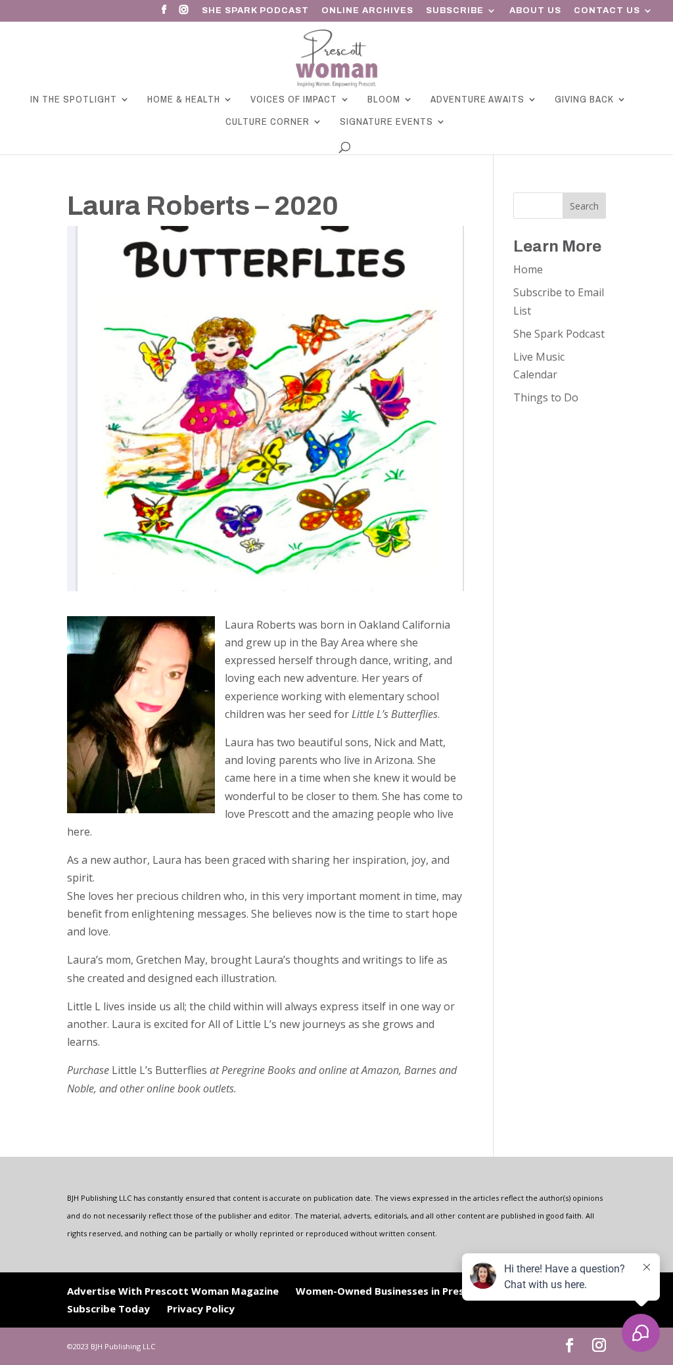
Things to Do (545, 397)
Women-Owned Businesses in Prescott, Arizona (412, 1290)
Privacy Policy (201, 1308)
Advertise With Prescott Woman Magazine (173, 1290)
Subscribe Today (108, 1308)
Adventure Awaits (477, 100)
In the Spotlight (73, 100)
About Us (535, 11)
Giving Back (584, 100)
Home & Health (183, 100)
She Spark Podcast (255, 11)
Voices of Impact (293, 100)
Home (528, 269)
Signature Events (386, 122)
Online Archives (367, 11)
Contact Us (607, 11)
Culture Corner (267, 122)
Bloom (383, 100)
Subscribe (455, 11)
